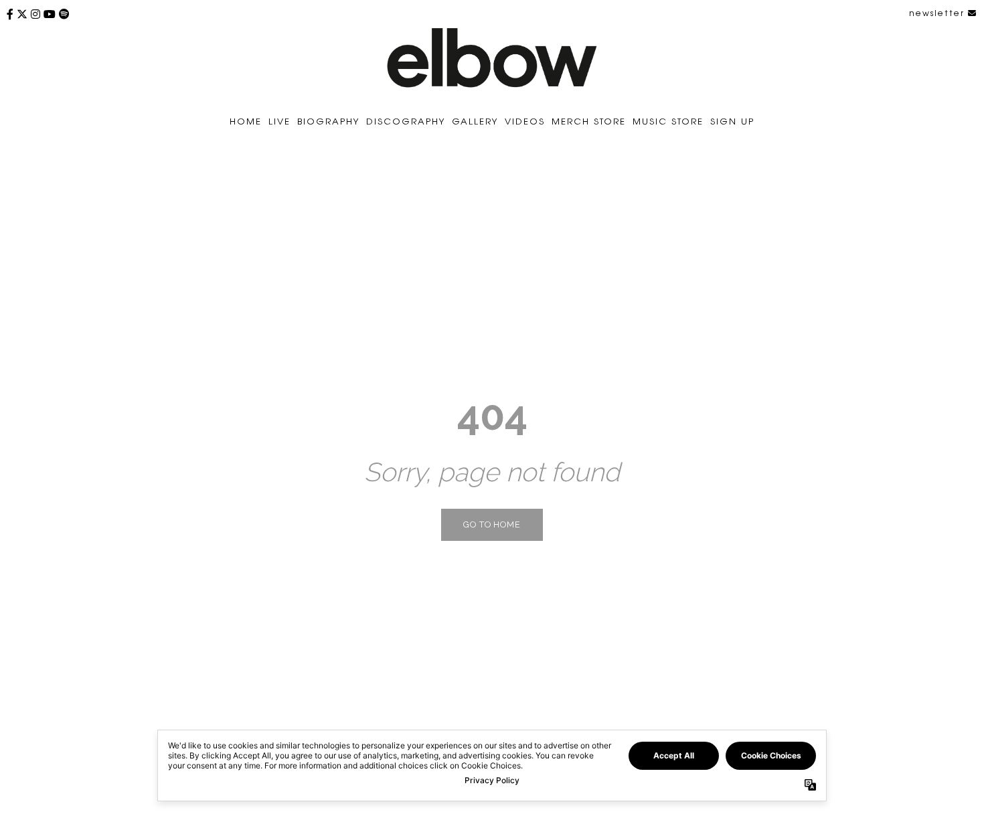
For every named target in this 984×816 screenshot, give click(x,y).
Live (279, 120)
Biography (328, 120)
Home (246, 120)
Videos (525, 120)
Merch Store (589, 120)
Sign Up (732, 120)
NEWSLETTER (938, 13)
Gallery (475, 120)
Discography (405, 120)
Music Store (668, 120)
